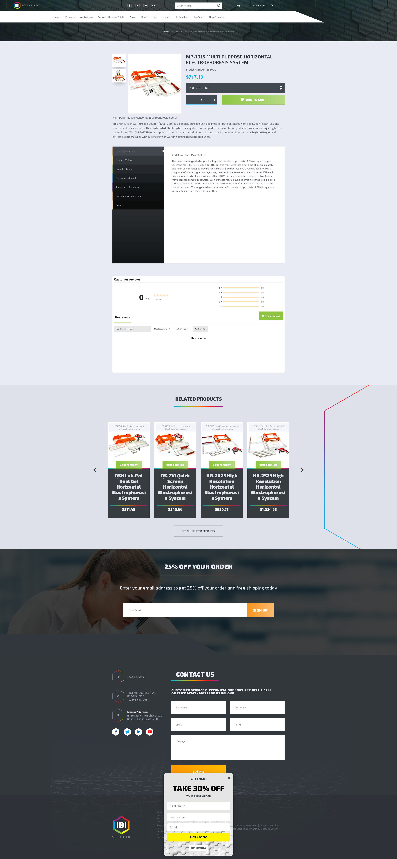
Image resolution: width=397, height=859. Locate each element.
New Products (216, 17)
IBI (148, 132)
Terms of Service (268, 825)
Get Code (198, 837)
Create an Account (259, 5)
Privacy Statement (247, 825)
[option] (128, 470)
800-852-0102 (135, 696)
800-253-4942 (147, 692)
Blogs (144, 17)
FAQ (155, 17)
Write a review (271, 315)
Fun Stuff (199, 17)
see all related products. (198, 531)
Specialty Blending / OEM (111, 17)
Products (70, 17)
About (133, 17)
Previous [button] (94, 470)
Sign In (240, 5)
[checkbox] (200, 329)
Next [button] (302, 470)
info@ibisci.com (136, 676)
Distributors (182, 17)
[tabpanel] (198, 348)
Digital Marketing (238, 828)
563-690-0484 (140, 699)
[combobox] (198, 5)
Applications (86, 17)
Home (57, 17)
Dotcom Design (269, 828)
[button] (241, 287)
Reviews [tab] (122, 317)
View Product (129, 465)
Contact (167, 17)
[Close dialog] (229, 778)
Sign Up (260, 610)
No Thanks (198, 848)
